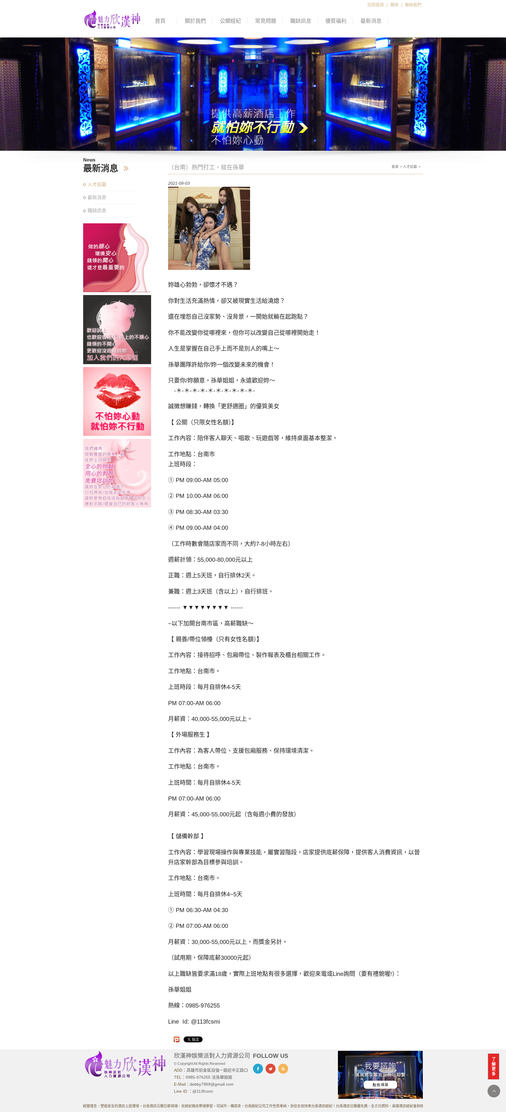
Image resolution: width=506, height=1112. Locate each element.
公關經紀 (230, 21)
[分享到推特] (271, 1069)
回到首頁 (375, 4)
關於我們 (195, 21)
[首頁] (112, 18)
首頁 (160, 21)
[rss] (283, 1069)
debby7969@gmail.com (212, 1084)
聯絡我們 (413, 4)
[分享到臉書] (258, 1069)
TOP (494, 1091)
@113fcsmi (202, 1091)
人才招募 (97, 184)
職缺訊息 (300, 21)
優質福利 (335, 21)
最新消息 (371, 21)
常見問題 (265, 21)
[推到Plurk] (177, 1039)
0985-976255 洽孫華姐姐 (209, 1077)
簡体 (394, 4)
